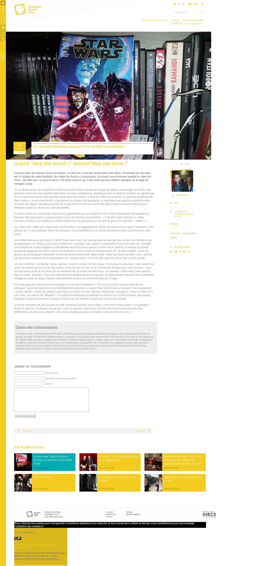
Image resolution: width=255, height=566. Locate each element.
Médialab (177, 23)
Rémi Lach (181, 195)
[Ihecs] (209, 517)
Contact (109, 516)
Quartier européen (193, 20)
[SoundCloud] (195, 4)
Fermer (18, 564)
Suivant (141, 430)
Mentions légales (133, 514)
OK (42, 526)
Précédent (27, 430)
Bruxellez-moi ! (194, 23)
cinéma (173, 237)
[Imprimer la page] (181, 164)
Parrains (129, 512)
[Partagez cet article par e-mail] (172, 251)
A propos (109, 512)
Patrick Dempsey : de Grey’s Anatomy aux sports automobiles (35, 546)
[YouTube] (190, 4)
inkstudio (57, 512)
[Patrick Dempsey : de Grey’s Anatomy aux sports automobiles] (17, 539)
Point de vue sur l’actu (154, 20)
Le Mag (175, 20)
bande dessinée (189, 233)
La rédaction (111, 514)
